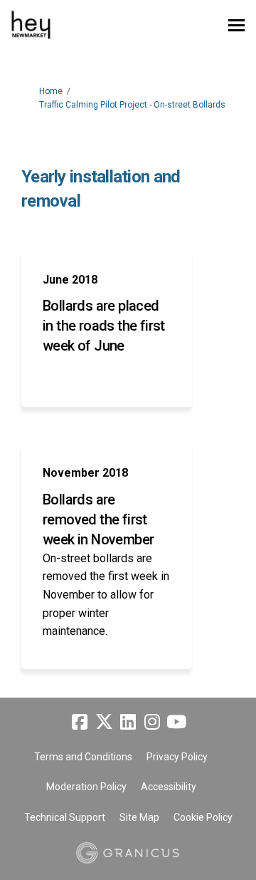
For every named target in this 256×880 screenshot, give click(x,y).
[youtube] (176, 721)
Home (51, 91)
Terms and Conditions (83, 756)
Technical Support (64, 817)
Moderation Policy (86, 786)
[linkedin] (128, 721)
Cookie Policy (203, 817)
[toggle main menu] (236, 25)
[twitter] (103, 721)
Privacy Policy (177, 756)
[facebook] (79, 721)
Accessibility (168, 786)
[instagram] (152, 721)
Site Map (139, 817)
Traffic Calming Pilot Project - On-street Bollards (132, 105)
